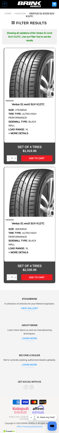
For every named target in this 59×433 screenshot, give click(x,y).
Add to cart (36, 158)
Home (8, 13)
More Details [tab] (19, 133)
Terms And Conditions (20, 417)
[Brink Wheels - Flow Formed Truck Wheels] (29, 4)
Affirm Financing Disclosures (30, 426)
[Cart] (54, 4)
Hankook (20, 13)
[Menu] (4, 4)
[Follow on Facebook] (26, 387)
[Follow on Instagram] (32, 387)
